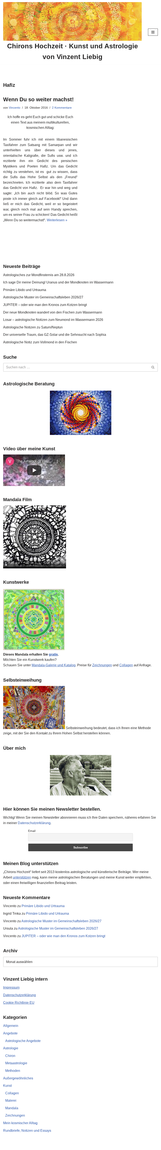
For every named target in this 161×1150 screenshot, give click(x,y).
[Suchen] (153, 367)
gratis (53, 654)
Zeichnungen (102, 665)
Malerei (10, 1100)
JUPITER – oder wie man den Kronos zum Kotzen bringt (45, 305)
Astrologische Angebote (23, 1041)
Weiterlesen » (57, 220)
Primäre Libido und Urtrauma (24, 290)
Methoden (12, 1070)
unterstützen (22, 877)
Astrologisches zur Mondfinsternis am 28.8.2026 (38, 275)
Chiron (10, 1056)
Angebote (10, 1033)
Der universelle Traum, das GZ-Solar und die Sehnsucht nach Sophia (54, 334)
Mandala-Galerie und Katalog (53, 665)
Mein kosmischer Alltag (20, 1123)
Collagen (126, 665)
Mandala (11, 1108)
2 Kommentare (62, 107)
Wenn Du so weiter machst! (38, 99)
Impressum (11, 987)
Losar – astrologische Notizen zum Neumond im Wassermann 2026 (53, 319)
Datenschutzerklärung (34, 823)
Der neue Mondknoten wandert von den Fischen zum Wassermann (52, 312)
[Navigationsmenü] (153, 32)
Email (31, 831)
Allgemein (10, 1025)
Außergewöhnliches (18, 1078)
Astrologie (10, 1048)
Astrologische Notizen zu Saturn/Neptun (33, 327)
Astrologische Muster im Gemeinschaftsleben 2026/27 (43, 297)
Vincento (14, 107)
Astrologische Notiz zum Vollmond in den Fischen (40, 342)
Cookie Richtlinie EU (18, 1002)
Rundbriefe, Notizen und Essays (27, 1130)
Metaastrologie (16, 1063)
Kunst (7, 1085)
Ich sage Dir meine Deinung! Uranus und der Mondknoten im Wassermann (58, 282)
